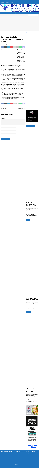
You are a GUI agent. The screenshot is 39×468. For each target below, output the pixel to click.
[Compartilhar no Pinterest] (11, 47)
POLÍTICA (11, 44)
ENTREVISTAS (18, 13)
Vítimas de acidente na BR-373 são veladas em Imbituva (32, 390)
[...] (26, 216)
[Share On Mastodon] (23, 47)
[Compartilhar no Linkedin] (8, 47)
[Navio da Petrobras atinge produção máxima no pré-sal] (32, 163)
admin (8, 44)
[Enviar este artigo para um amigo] (14, 47)
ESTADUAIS (23, 13)
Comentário (3, 118)
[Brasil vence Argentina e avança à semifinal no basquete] (32, 257)
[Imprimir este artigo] (17, 47)
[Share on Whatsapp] (20, 47)
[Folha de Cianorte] (19, 11)
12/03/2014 (4, 44)
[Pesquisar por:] (33, 14)
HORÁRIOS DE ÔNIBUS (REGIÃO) (5, 2)
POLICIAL (5, 13)
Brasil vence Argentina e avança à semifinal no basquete (32, 298)
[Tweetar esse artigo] (5, 47)
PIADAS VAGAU (13, 2)
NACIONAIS (29, 13)
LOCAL (10, 13)
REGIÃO (13, 13)
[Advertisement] (19, 23)
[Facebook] (38, 1)
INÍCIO (2, 13)
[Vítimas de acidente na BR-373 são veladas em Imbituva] (32, 349)
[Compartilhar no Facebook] (2, 47)
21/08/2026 (28, 206)
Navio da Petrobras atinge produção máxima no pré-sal (31, 204)
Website (2, 131)
